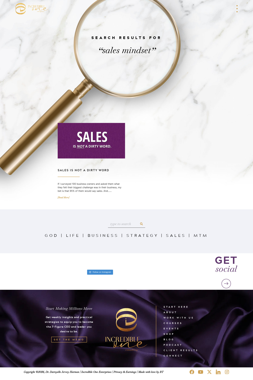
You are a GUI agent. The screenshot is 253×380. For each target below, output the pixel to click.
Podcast (173, 345)
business (103, 235)
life (73, 235)
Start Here (176, 307)
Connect (173, 356)
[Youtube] (200, 372)
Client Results (181, 350)
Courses (173, 323)
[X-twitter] (209, 372)
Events (172, 328)
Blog (169, 339)
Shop (169, 334)
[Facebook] (191, 372)
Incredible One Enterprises (96, 372)
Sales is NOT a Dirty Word (83, 170)
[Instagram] (227, 372)
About (170, 312)
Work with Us (179, 318)
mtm (201, 235)
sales (176, 235)
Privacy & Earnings (124, 372)
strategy (142, 235)
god (51, 235)
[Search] (141, 224)
